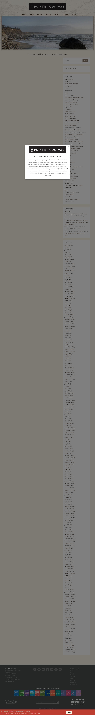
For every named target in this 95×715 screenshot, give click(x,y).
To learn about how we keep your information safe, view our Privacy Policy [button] (20, 713)
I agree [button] (69, 712)
